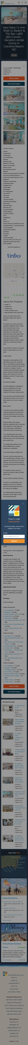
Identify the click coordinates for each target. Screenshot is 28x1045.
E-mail (5, 533)
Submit (14, 541)
